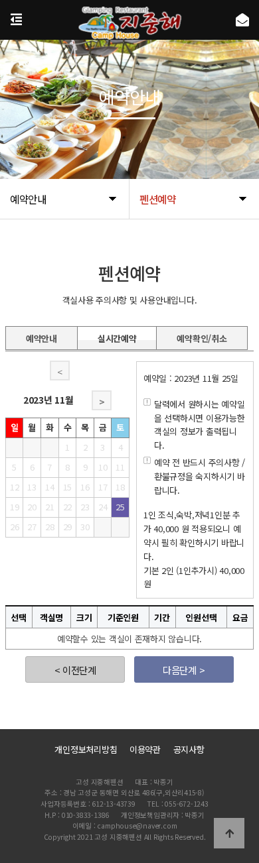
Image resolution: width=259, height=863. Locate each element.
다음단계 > (184, 670)
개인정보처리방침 (85, 749)
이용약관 (145, 749)
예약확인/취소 (201, 336)
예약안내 (41, 336)
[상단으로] (229, 833)
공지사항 (189, 749)
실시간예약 (117, 336)
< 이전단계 (75, 670)
